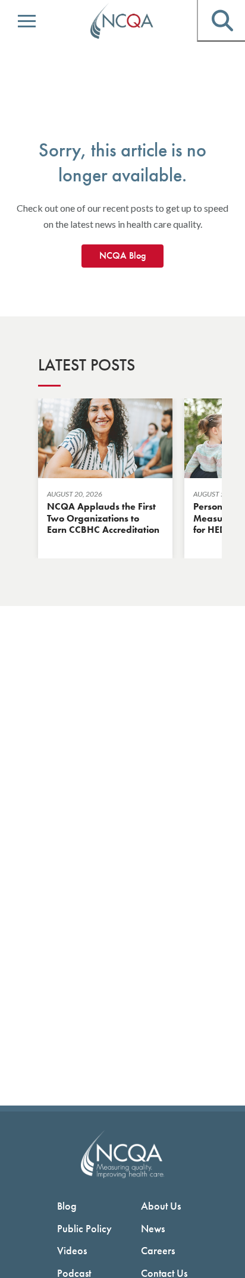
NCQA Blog (122, 255)
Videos (72, 1250)
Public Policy (84, 1228)
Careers (158, 1250)
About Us (161, 1206)
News (153, 1228)
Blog (67, 1206)
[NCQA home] (122, 21)
